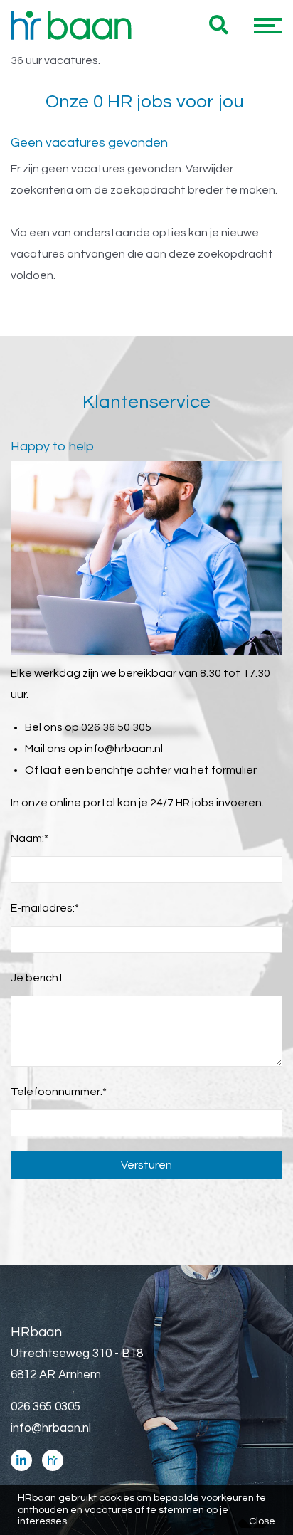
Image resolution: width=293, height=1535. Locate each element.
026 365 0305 (45, 1407)
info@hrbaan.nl (124, 748)
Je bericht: (38, 977)
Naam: (29, 838)
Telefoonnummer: (59, 1091)
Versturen (146, 1165)
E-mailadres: (45, 908)
